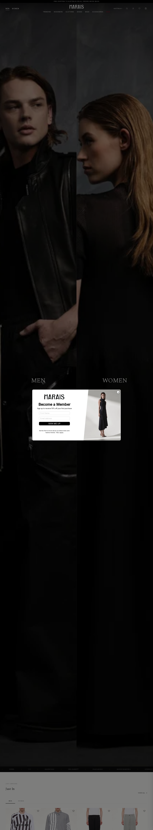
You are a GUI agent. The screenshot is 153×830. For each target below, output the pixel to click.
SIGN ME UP (54, 423)
